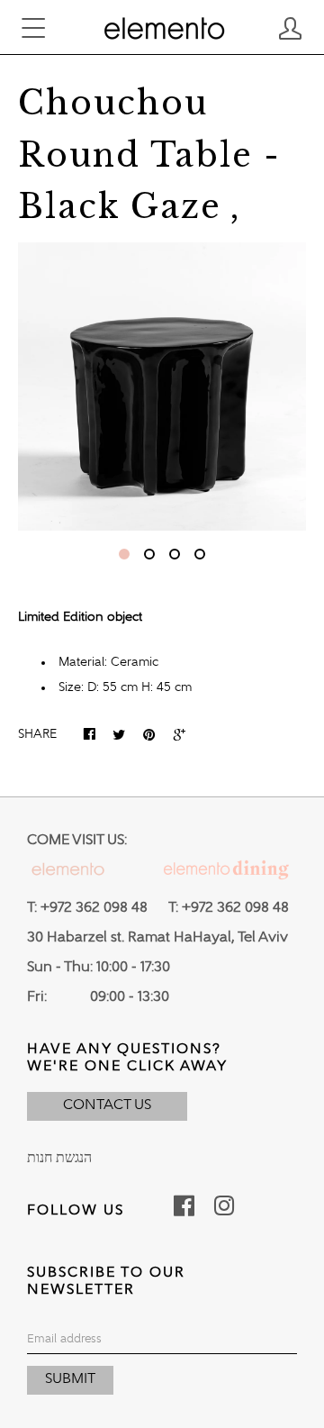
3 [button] (174, 554)
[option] (162, 386)
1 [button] (124, 554)
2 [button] (149, 554)
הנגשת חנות (59, 1158)
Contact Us (107, 1105)
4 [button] (199, 554)
